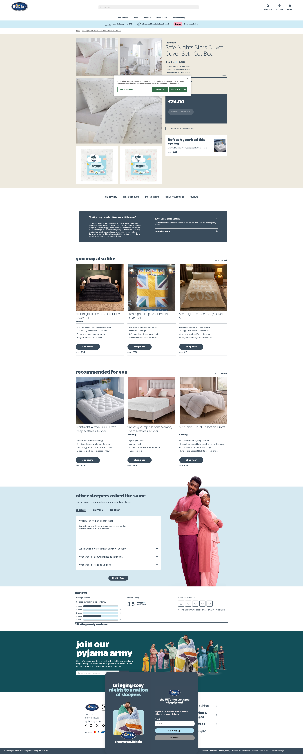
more (224, 75)
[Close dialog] (195, 674)
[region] (152, 85)
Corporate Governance (241, 751)
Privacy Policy (224, 751)
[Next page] (218, 260)
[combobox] (148, 7)
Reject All (160, 89)
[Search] (101, 7)
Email (158, 719)
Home (78, 30)
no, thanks (174, 738)
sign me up (174, 730)
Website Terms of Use (260, 751)
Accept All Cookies (178, 89)
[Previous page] (216, 260)
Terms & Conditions (209, 751)
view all (224, 260)
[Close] (187, 78)
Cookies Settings (277, 751)
